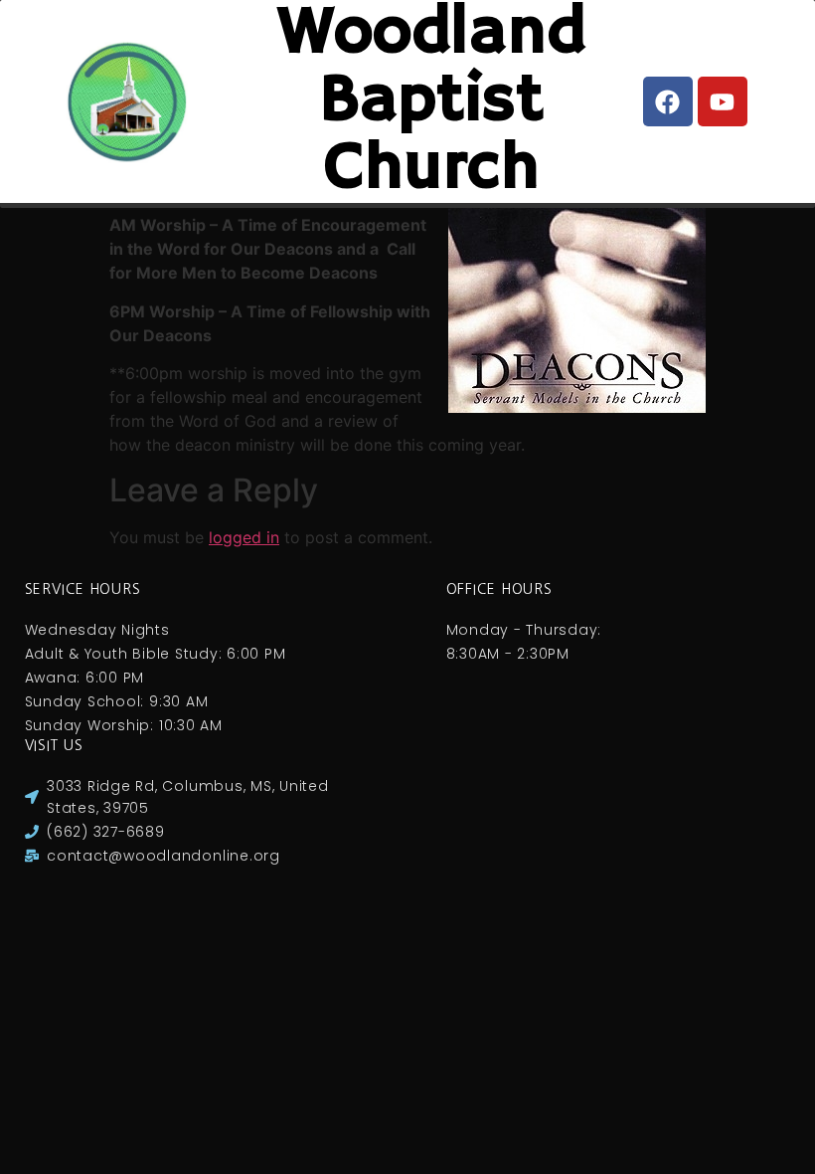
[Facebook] (668, 101)
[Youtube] (722, 101)
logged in (244, 537)
